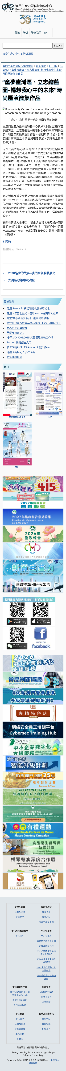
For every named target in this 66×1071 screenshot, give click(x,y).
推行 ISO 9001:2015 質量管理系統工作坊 (30, 337)
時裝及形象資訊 (19, 1000)
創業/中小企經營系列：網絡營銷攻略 (28, 318)
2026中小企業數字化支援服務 (46, 961)
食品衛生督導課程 (17, 328)
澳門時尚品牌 (19, 1005)
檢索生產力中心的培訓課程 (18, 53)
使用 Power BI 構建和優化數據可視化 (28, 308)
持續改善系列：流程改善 (21, 352)
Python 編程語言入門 (19, 342)
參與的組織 (20, 1028)
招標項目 (46, 1028)
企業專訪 (46, 1002)
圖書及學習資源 (46, 922)
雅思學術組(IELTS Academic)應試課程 (28, 347)
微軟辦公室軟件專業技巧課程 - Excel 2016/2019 (34, 323)
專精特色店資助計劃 (46, 941)
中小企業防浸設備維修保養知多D (46, 953)
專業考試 (46, 917)
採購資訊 (46, 1023)
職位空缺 (46, 1018)
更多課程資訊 (14, 357)
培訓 (25, 32)
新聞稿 (7, 241)
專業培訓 (46, 912)
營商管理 (20, 917)
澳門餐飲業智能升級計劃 (46, 977)
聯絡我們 (20, 1034)
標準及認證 (20, 912)
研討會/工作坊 (46, 991)
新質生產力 (46, 997)
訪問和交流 (20, 1023)
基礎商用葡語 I (15, 332)
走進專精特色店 (46, 945)
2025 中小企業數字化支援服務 (46, 969)
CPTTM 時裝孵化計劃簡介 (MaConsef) (20, 993)
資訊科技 (20, 935)
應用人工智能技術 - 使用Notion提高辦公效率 (32, 313)
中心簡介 (20, 1018)
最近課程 (9, 301)
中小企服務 (46, 935)
